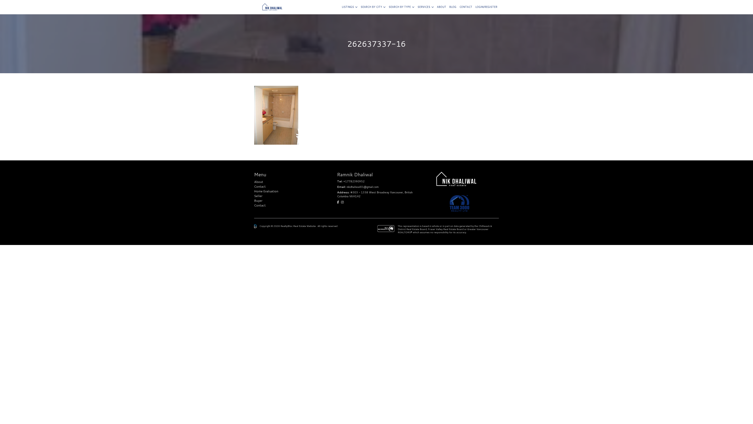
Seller (258, 196)
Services (423, 7)
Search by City (371, 7)
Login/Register (486, 7)
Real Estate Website (304, 226)
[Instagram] (342, 202)
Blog (452, 7)
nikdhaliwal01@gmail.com (363, 187)
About (441, 7)
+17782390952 (354, 181)
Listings (348, 7)
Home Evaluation (266, 191)
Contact (465, 7)
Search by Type (400, 7)
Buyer (258, 200)
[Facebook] (338, 202)
